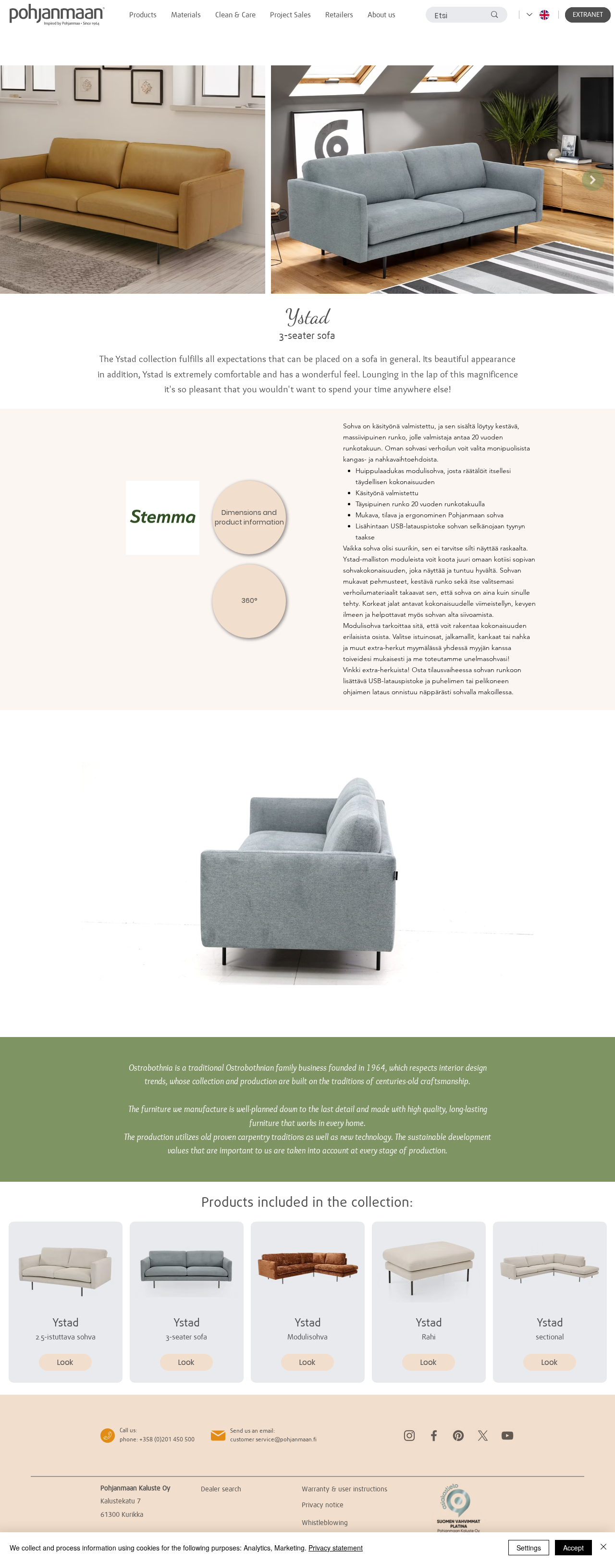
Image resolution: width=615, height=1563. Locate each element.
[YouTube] (507, 1435)
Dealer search (221, 1489)
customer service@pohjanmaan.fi (273, 1439)
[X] (483, 1435)
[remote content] (307, 873)
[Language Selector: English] (538, 14)
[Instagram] (409, 1435)
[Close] (603, 1547)
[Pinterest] (458, 1435)
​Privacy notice (323, 1504)
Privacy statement (335, 1547)
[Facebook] (434, 1435)
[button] (588, 15)
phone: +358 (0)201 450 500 (157, 1439)
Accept (573, 1547)
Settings (529, 1547)
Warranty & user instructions (344, 1489)
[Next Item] (593, 180)
